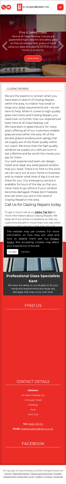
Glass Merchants (20, 473)
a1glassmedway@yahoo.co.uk (37, 428)
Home (7, 473)
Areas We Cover (25, 477)
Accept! (12, 251)
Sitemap (58, 477)
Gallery (39, 477)
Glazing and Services (41, 473)
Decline (25, 251)
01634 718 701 (35, 424)
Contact (48, 477)
